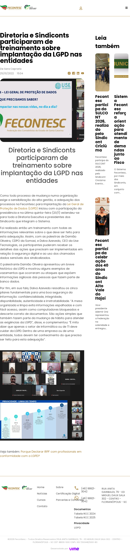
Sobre (59, 487)
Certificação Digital (68, 493)
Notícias (42, 493)
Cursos (41, 500)
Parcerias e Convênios (70, 500)
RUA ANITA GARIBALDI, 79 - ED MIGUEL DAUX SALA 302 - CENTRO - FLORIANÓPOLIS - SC (114, 495)
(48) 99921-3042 (88, 499)
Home (40, 487)
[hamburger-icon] (126, 8)
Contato (42, 506)
